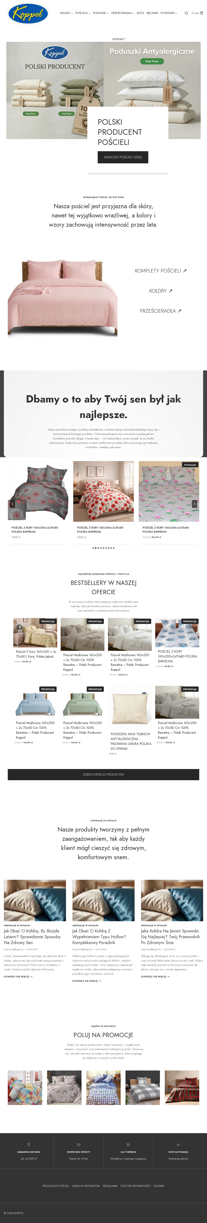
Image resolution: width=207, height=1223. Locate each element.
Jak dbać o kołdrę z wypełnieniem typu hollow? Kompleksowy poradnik (99, 937)
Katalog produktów (86, 1186)
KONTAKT (119, 39)
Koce (140, 13)
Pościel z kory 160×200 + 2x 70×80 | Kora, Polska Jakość (36, 654)
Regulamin (110, 1186)
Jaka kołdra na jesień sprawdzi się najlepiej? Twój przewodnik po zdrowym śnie (170, 937)
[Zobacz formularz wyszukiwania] (186, 13)
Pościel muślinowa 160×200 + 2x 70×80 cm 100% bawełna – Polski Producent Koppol (82, 662)
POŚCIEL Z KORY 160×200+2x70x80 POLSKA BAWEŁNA (35, 530)
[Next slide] (194, 504)
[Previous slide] (12, 504)
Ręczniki (152, 13)
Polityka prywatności (136, 1186)
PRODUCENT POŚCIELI (56, 1186)
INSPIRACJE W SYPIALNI (17, 925)
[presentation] (35, 900)
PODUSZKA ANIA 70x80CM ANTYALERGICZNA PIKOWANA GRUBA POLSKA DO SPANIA (131, 741)
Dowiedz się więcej (18, 976)
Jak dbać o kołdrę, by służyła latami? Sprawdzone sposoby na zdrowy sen (32, 937)
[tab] (93, 548)
